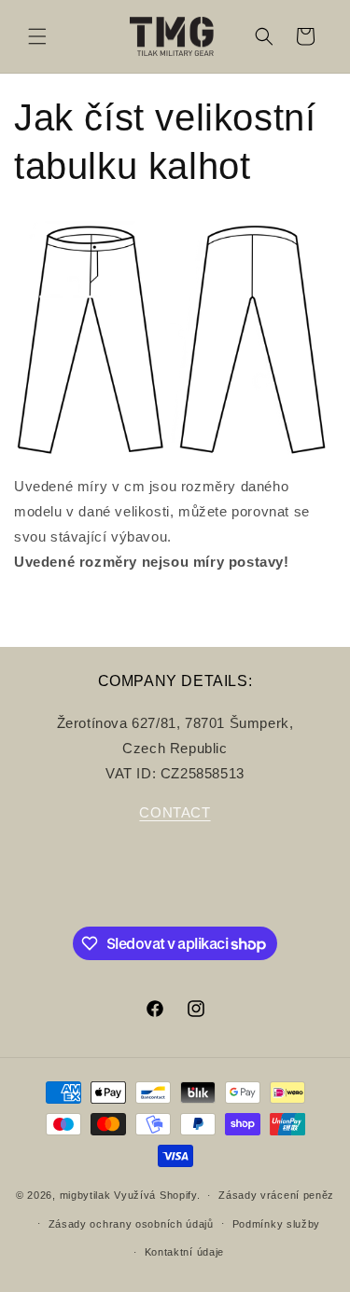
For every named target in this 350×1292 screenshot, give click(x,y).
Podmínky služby (276, 1224)
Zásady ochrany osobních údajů (131, 1224)
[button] (37, 36)
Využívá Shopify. (157, 1195)
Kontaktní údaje (185, 1252)
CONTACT (174, 812)
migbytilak (85, 1195)
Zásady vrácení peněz (276, 1195)
